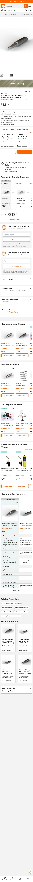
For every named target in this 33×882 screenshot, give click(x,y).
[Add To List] (26, 92)
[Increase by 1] (14, 152)
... (2, 14)
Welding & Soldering (11, 14)
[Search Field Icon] (26, 6)
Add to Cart (25, 152)
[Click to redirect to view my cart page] (29, 6)
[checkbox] (2, 183)
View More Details (8, 124)
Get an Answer (16, 240)
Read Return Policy (11, 171)
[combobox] (15, 6)
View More (16, 590)
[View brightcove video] (11, 75)
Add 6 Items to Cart (12, 219)
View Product (6, 650)
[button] (16, 279)
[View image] (1, 75)
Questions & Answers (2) (20, 99)
